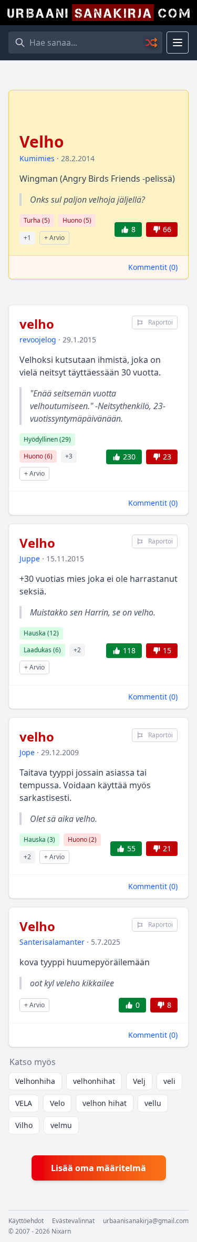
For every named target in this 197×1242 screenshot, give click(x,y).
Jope (27, 752)
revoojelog (37, 340)
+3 (68, 456)
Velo (57, 1103)
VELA (23, 1103)
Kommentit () (153, 267)
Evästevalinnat (73, 1221)
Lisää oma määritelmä (98, 1168)
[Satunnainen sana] (151, 42)
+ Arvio (54, 237)
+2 (77, 649)
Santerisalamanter (52, 942)
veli (169, 1081)
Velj (139, 1081)
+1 (27, 237)
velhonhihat (94, 1081)
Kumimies (37, 158)
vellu (152, 1103)
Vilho (24, 1125)
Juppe (29, 558)
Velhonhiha (35, 1081)
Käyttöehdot (26, 1221)
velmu (61, 1125)
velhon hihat (104, 1103)
